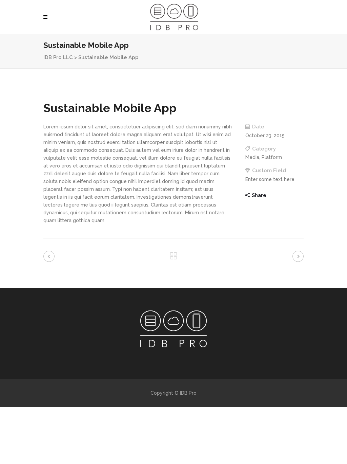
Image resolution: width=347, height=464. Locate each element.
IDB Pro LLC (58, 57)
